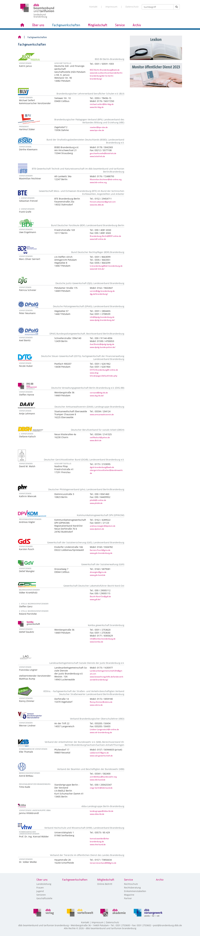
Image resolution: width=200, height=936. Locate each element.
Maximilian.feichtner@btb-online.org (106, 179)
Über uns (38, 25)
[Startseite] (19, 37)
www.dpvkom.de (97, 529)
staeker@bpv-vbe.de (99, 127)
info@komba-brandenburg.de (102, 638)
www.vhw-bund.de (98, 844)
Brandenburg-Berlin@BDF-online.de (105, 236)
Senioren (41, 894)
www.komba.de (96, 641)
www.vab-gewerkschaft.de (101, 755)
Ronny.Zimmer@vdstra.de (101, 702)
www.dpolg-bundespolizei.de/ (102, 347)
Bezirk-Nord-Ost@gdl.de (100, 596)
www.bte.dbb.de (97, 204)
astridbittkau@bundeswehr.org (103, 776)
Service (120, 25)
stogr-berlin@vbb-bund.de (101, 787)
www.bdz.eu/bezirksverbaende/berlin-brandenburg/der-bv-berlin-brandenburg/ (106, 75)
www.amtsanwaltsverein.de (102, 414)
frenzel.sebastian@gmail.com (103, 201)
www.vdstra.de (96, 705)
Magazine (129, 894)
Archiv (137, 25)
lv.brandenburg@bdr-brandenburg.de (106, 266)
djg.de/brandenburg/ (99, 294)
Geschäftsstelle (44, 898)
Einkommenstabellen (135, 891)
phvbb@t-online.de (98, 500)
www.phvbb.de (96, 503)
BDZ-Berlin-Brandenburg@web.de (105, 70)
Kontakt (93, 6)
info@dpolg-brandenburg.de (102, 317)
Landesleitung (43, 883)
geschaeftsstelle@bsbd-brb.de (103, 153)
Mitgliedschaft (97, 25)
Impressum (111, 6)
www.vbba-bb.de (97, 814)
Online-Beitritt (104, 883)
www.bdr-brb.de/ (97, 269)
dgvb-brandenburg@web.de (102, 467)
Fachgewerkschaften (66, 25)
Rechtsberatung (132, 887)
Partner (128, 898)
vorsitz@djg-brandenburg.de (102, 291)
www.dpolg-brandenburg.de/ (102, 320)
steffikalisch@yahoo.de (100, 437)
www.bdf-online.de (98, 239)
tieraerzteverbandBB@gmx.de (103, 863)
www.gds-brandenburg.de (101, 553)
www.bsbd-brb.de (97, 156)
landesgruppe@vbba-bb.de (101, 811)
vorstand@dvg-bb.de (99, 392)
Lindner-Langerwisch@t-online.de (104, 729)
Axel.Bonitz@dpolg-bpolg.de (102, 344)
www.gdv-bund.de (97, 575)
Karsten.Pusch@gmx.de (100, 550)
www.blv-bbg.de (97, 107)
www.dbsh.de (95, 440)
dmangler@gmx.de (98, 572)
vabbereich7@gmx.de (99, 752)
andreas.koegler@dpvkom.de (102, 526)
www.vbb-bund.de (97, 779)
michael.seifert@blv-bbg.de (102, 104)
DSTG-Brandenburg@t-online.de (104, 370)
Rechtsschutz (131, 883)
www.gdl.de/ (95, 599)
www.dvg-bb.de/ (97, 395)
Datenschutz (132, 6)
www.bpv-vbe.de (97, 130)
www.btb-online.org (98, 182)
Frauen (40, 887)
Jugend (40, 891)
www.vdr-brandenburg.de (101, 732)
